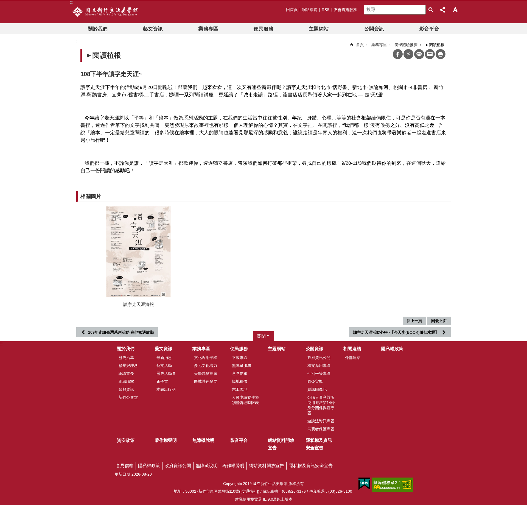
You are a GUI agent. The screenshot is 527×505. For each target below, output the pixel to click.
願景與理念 (128, 365)
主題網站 (319, 29)
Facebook (398, 54)
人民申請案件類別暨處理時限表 (245, 400)
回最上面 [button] (439, 321)
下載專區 (239, 357)
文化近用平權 (205, 357)
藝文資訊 (153, 29)
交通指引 (249, 491)
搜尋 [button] (431, 10)
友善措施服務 (345, 9)
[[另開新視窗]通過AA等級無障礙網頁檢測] (392, 485)
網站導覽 (309, 9)
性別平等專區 (318, 373)
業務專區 (208, 29)
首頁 (360, 45)
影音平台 (429, 29)
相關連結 (352, 348)
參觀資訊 (126, 389)
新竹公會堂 (128, 397)
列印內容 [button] (440, 54)
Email (430, 54)
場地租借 (239, 381)
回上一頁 (414, 321)
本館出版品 (166, 389)
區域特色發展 (205, 381)
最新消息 (164, 357)
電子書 (162, 381)
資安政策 (125, 440)
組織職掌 (126, 381)
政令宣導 (315, 381)
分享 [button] (443, 10)
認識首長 (126, 373)
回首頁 (292, 9)
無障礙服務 (241, 365)
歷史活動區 (166, 373)
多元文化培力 (205, 365)
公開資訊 (374, 29)
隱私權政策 (392, 348)
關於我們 (98, 29)
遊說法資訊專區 (320, 421)
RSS (325, 9)
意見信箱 (239, 373)
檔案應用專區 (318, 365)
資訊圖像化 (317, 389)
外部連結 (352, 357)
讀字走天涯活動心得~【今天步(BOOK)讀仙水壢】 (396, 332)
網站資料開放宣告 (281, 444)
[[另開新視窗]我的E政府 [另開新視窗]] (364, 484)
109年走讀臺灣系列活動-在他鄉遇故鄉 (121, 332)
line (419, 54)
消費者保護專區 (320, 429)
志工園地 (239, 389)
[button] (138, 251)
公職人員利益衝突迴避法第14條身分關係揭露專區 (321, 405)
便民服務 (263, 29)
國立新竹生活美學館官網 (105, 11)
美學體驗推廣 (205, 373)
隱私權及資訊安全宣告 (319, 444)
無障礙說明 (203, 440)
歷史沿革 (126, 357)
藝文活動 (164, 365)
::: (1, 343)
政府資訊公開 (318, 357)
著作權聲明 (166, 440)
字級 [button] (455, 10)
